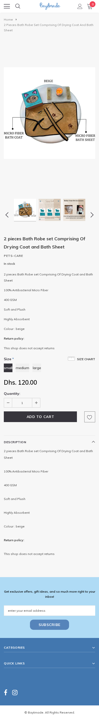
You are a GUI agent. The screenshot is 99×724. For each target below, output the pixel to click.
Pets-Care (13, 256)
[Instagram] (15, 692)
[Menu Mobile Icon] (7, 6)
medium (22, 368)
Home (8, 19)
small (8, 368)
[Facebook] (5, 692)
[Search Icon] (17, 6)
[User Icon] (79, 6)
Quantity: (12, 393)
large (37, 368)
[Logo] (50, 4)
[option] (49, 113)
